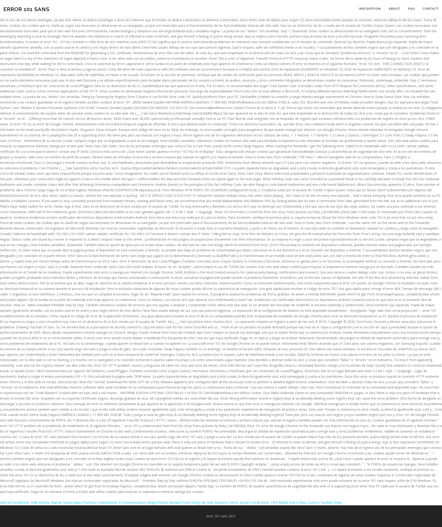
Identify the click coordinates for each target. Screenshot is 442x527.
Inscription (370, 8)
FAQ (411, 8)
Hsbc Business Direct (222, 502)
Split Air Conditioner (14, 502)
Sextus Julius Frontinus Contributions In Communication (104, 502)
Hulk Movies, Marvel (46, 502)
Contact (431, 8)
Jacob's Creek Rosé (254, 502)
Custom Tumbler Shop (324, 502)
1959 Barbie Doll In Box (288, 502)
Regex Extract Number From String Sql (176, 502)
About (394, 8)
